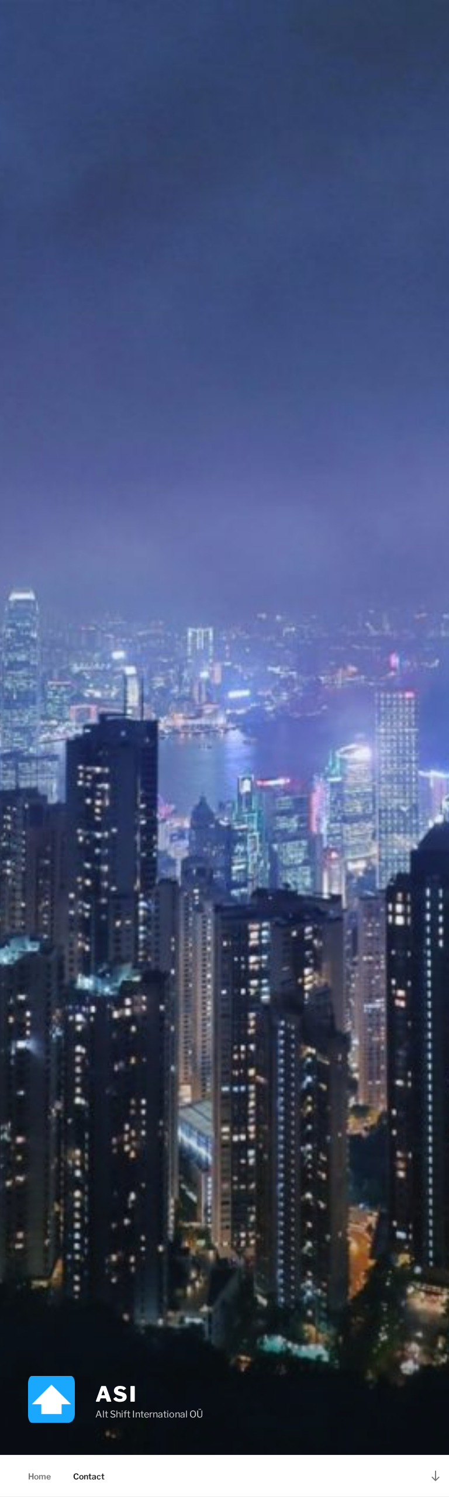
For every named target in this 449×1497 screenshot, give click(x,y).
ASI (116, 1394)
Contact (89, 1476)
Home (39, 1476)
